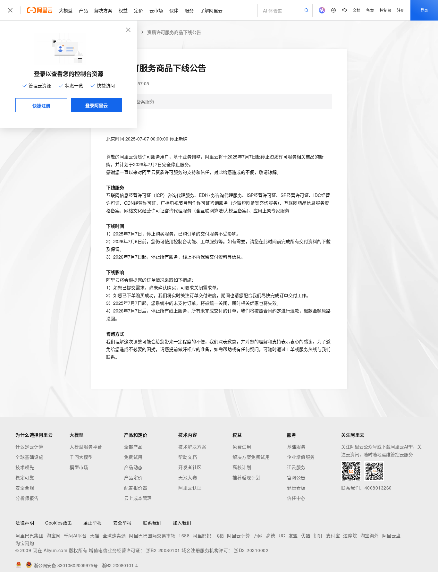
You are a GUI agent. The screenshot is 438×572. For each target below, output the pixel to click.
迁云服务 (296, 467)
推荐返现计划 (246, 477)
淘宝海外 (369, 535)
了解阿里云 (211, 10)
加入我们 (182, 522)
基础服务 (296, 446)
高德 (270, 535)
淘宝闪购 (24, 543)
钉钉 (318, 535)
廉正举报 (92, 522)
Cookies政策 (58, 522)
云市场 (156, 10)
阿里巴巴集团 (29, 535)
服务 (189, 10)
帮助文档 (187, 457)
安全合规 (24, 487)
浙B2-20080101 (163, 550)
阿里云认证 (190, 487)
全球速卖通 (114, 535)
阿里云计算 (238, 535)
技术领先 (24, 467)
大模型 (65, 10)
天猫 (94, 535)
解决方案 (103, 10)
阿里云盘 (391, 535)
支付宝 (333, 535)
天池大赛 (187, 477)
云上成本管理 (138, 498)
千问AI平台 (75, 535)
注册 (401, 10)
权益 (123, 10)
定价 (138, 10)
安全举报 (122, 522)
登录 (424, 10)
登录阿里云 (96, 105)
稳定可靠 (24, 477)
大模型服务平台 (86, 446)
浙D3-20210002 (251, 550)
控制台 (385, 10)
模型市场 (79, 467)
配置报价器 (135, 487)
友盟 (293, 535)
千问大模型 (81, 457)
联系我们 (152, 522)
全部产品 (133, 446)
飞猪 (219, 535)
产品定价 (133, 477)
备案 (370, 10)
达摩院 (350, 535)
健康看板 (296, 487)
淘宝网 (53, 535)
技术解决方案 (192, 446)
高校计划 (241, 467)
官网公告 (296, 477)
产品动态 (133, 467)
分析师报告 (27, 498)
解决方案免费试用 (251, 457)
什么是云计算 (29, 446)
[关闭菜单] (10, 10)
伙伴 (173, 10)
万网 (258, 535)
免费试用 (133, 457)
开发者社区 (190, 467)
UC (282, 535)
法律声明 (24, 522)
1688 (184, 535)
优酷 (305, 535)
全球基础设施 (29, 457)
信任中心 (296, 498)
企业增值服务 (301, 457)
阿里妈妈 (202, 535)
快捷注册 (41, 105)
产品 (83, 10)
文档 (356, 10)
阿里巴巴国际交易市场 (152, 535)
